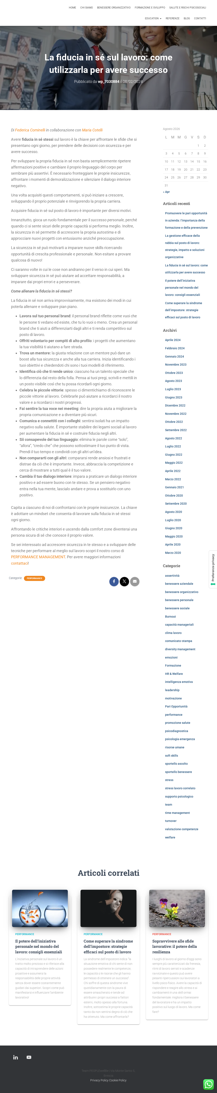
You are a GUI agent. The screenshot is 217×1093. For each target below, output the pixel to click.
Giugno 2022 (173, 454)
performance (34, 578)
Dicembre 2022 (175, 405)
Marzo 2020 (173, 552)
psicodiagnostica (176, 731)
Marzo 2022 (173, 479)
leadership (172, 690)
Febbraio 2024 (175, 348)
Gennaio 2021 (174, 487)
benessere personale (179, 600)
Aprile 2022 (173, 471)
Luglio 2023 (173, 389)
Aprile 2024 (173, 340)
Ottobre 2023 (174, 373)
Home (72, 7)
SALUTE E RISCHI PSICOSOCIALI (187, 7)
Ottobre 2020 (174, 495)
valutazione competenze (181, 829)
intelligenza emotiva (179, 682)
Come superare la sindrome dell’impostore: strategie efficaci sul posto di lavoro (183, 310)
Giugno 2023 (173, 397)
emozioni (171, 657)
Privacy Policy (99, 1080)
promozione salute (177, 722)
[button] (160, 18)
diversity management (180, 649)
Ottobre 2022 (174, 421)
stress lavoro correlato (180, 788)
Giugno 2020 (173, 528)
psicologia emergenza (180, 739)
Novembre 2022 (175, 413)
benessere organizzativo (114, 7)
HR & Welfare (174, 673)
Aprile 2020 (173, 544)
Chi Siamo (86, 7)
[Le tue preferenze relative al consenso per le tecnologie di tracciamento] (213, 569)
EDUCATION (152, 18)
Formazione (173, 665)
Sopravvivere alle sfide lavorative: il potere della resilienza (174, 946)
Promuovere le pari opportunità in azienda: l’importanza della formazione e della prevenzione (186, 220)
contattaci (19, 563)
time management (177, 813)
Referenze (172, 18)
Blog (187, 18)
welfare (170, 837)
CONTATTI (200, 18)
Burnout (170, 616)
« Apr (166, 192)
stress (169, 780)
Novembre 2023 (175, 364)
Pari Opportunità (176, 706)
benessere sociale (177, 608)
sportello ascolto (176, 763)
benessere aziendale (179, 583)
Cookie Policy (118, 1080)
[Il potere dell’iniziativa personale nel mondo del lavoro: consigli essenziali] (40, 908)
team (168, 804)
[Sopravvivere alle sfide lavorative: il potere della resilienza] (177, 908)
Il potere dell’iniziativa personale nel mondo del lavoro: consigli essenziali (182, 288)
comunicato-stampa (178, 641)
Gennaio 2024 (174, 356)
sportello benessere (178, 772)
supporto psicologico (179, 796)
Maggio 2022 (174, 462)
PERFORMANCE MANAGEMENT (38, 557)
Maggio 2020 (174, 536)
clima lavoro (173, 633)
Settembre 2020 (176, 503)
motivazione (173, 698)
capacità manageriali (179, 624)
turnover (171, 821)
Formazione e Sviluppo (150, 7)
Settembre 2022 (176, 430)
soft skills (171, 755)
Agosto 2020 (173, 512)
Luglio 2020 (173, 520)
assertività (172, 575)
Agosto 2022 (173, 438)
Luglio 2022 (173, 446)
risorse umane (174, 747)
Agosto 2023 (173, 381)
